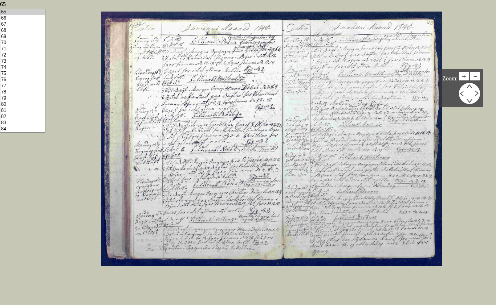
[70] (22, 43)
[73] (22, 61)
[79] (22, 98)
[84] (22, 129)
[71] (22, 49)
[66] (22, 18)
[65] (22, 12)
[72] (22, 55)
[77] (22, 86)
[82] (22, 117)
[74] (22, 67)
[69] (22, 37)
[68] (22, 31)
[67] (22, 24)
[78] (22, 92)
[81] (22, 111)
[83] (22, 123)
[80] (22, 104)
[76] (22, 80)
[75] (22, 74)
